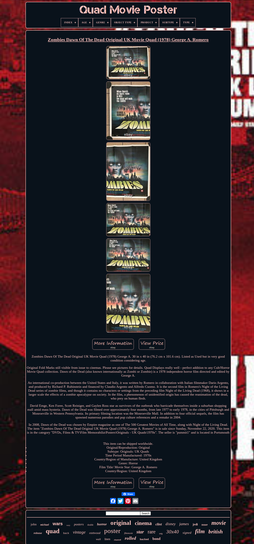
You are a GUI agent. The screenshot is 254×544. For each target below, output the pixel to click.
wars (58, 523)
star (140, 532)
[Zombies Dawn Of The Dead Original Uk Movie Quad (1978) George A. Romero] (128, 63)
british (215, 532)
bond (156, 539)
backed (144, 539)
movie (218, 522)
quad (53, 531)
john (34, 524)
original (120, 522)
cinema (143, 523)
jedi (195, 524)
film (200, 531)
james (184, 523)
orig (161, 533)
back (66, 533)
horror (102, 524)
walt (98, 539)
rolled (130, 538)
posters (79, 524)
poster (112, 531)
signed (187, 533)
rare (151, 532)
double (90, 525)
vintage (79, 532)
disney (170, 524)
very (68, 525)
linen (107, 539)
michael (44, 524)
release (38, 533)
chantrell (117, 540)
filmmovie (128, 533)
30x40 (172, 532)
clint (158, 524)
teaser (205, 524)
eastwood (94, 533)
